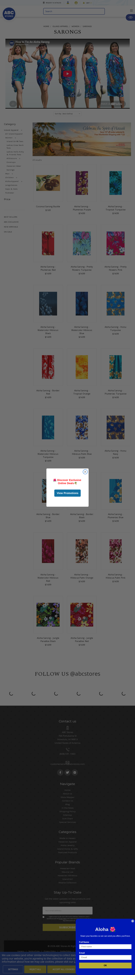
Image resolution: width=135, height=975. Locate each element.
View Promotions (67, 493)
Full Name (84, 942)
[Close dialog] (85, 472)
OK (105, 965)
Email (82, 953)
